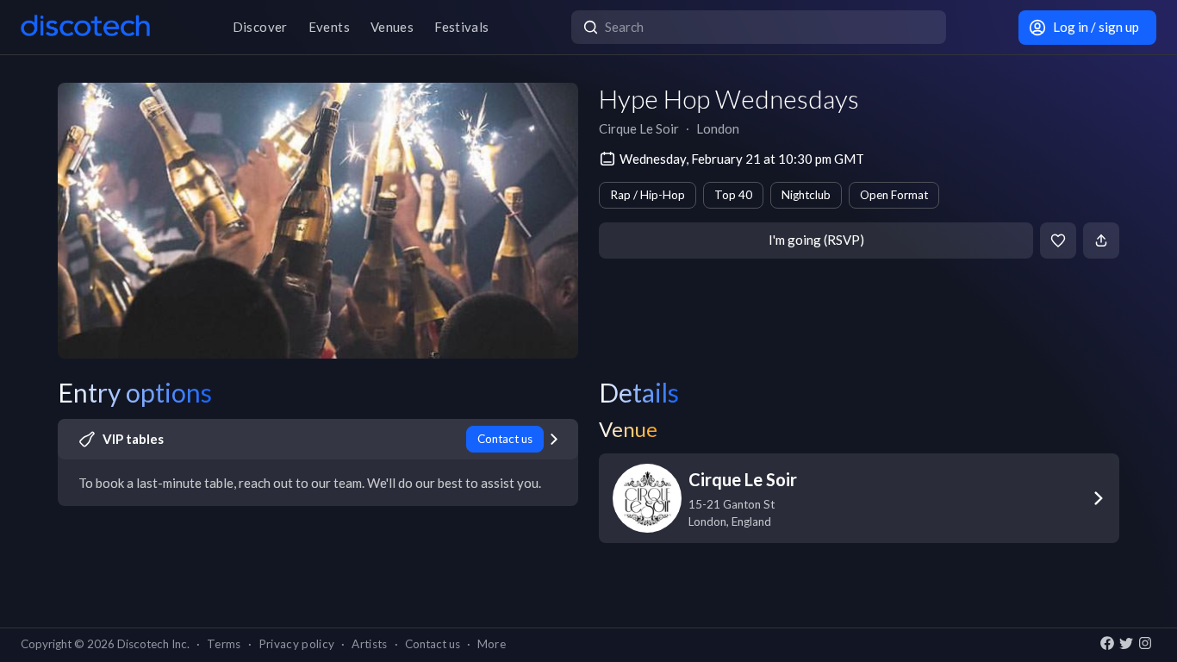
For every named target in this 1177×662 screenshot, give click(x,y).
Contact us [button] (432, 644)
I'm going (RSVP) (816, 239)
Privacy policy (296, 644)
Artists (369, 644)
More (491, 644)
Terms (224, 644)
